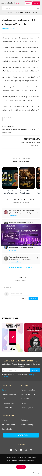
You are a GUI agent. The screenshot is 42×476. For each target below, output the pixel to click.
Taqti (3, 399)
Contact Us (25, 399)
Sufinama (24, 420)
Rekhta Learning (27, 424)
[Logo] (9, 3)
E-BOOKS (35, 12)
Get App (36, 3)
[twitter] (16, 449)
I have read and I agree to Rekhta (19, 375)
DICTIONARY (19, 12)
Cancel (24, 298)
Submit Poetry (7, 408)
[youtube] (21, 449)
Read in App (21, 467)
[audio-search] (38, 8)
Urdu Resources (8, 403)
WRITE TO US (23, 435)
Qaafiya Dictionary (9, 394)
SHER (12, 12)
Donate (28, 3)
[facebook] (11, 449)
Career (23, 403)
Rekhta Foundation (28, 390)
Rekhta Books (7, 429)
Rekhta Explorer (27, 408)
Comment (33, 298)
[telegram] (31, 449)
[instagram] (26, 449)
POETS (6, 12)
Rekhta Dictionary (8, 424)
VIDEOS (27, 12)
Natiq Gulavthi (8, 28)
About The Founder (28, 394)
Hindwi (4, 420)
